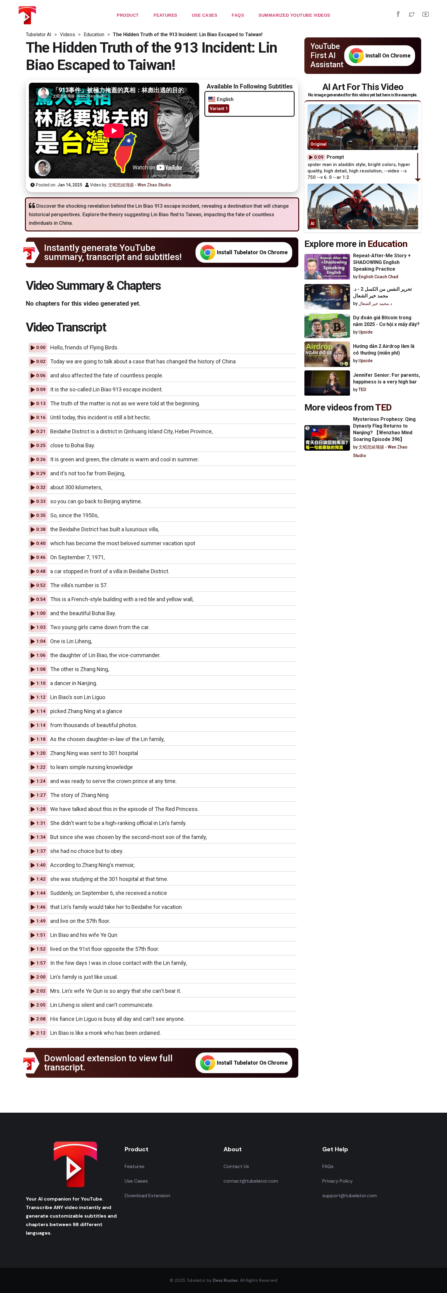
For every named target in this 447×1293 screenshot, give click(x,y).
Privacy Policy (337, 1181)
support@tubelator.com (349, 1195)
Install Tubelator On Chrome (252, 252)
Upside (365, 332)
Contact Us (236, 1166)
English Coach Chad (378, 276)
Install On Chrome (388, 55)
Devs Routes (225, 1280)
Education (387, 243)
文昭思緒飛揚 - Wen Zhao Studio (139, 184)
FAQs (328, 1166)
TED (362, 389)
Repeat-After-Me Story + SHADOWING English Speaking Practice (382, 262)
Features (134, 1166)
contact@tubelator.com (251, 1181)
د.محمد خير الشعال (375, 303)
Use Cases (136, 1181)
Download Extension (147, 1195)
